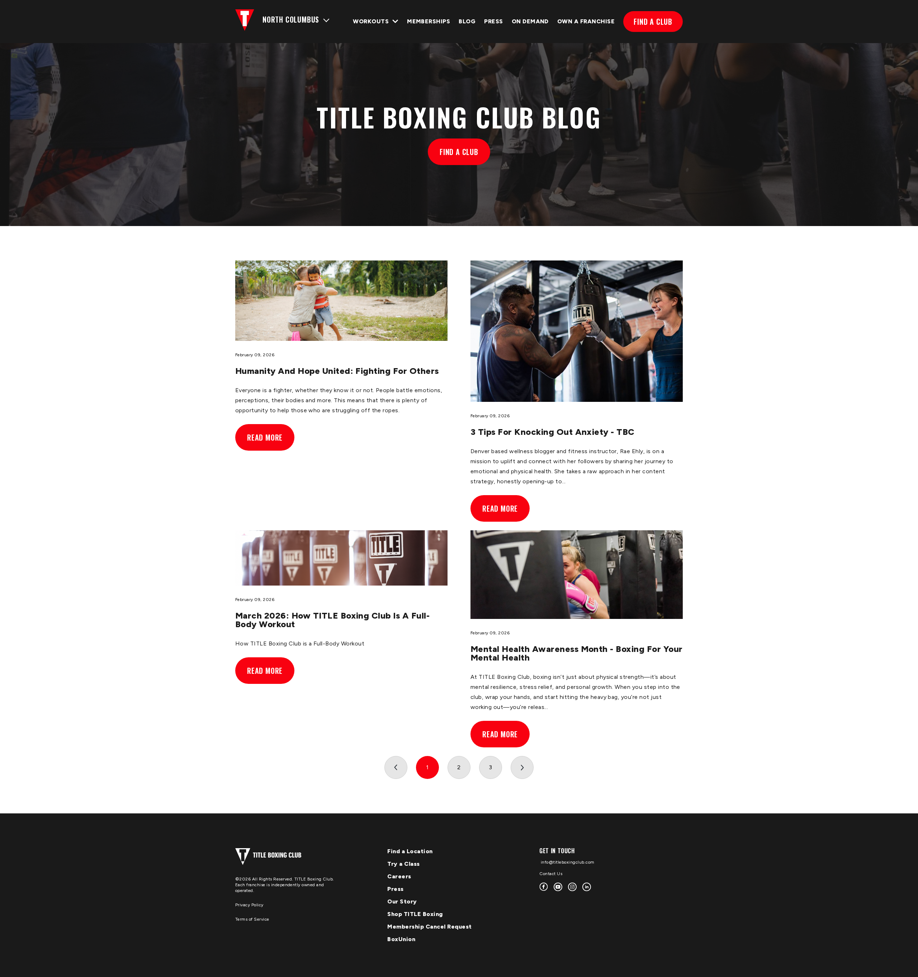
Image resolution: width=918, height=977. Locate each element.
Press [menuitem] (395, 889)
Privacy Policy (249, 904)
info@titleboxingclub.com (567, 862)
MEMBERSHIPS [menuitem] (428, 21)
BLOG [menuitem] (467, 21)
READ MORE (265, 437)
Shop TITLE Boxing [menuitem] (415, 914)
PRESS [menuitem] (493, 21)
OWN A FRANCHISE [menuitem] (586, 21)
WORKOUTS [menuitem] (371, 21)
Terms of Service (252, 919)
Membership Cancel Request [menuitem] (429, 926)
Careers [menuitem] (399, 876)
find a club (459, 151)
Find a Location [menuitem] (410, 851)
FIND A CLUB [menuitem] (653, 21)
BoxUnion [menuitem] (401, 939)
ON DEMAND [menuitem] (530, 21)
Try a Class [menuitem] (403, 863)
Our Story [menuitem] (402, 901)
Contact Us (550, 873)
